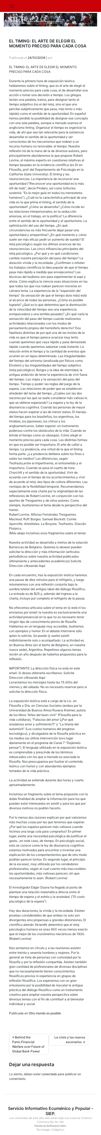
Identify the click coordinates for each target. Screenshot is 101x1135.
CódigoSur (57, 1129)
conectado (49, 1074)
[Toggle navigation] (12, 6)
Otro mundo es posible (45, 1013)
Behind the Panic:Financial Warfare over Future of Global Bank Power (28, 1044)
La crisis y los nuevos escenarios (69, 1039)
